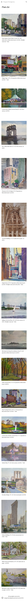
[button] (1, 2)
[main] (14, 7)
